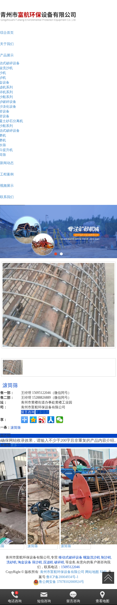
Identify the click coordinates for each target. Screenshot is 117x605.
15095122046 (70, 567)
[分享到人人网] (51, 419)
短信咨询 (44, 601)
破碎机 (59, 562)
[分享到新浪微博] (42, 419)
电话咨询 (15, 601)
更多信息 (42, 412)
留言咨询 (28, 412)
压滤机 (48, 562)
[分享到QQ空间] (33, 419)
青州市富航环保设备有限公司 (62, 572)
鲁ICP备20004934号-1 (62, 577)
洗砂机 (12, 562)
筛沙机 (37, 562)
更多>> (16, 445)
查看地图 (102, 601)
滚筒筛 (16, 427)
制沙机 (106, 557)
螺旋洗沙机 (91, 557)
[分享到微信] (59, 419)
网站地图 (92, 572)
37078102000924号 (61, 582)
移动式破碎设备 (70, 557)
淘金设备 (24, 562)
